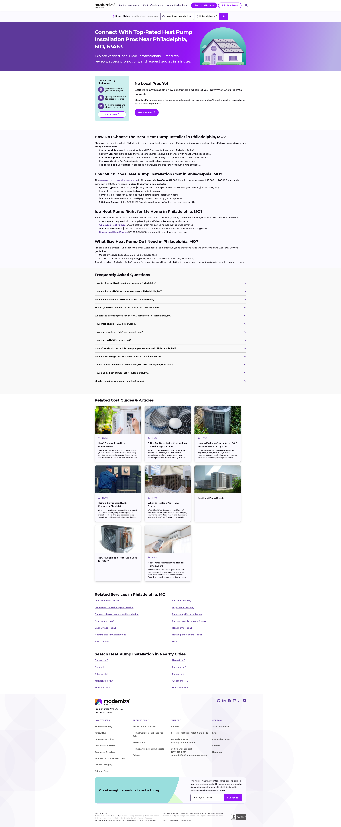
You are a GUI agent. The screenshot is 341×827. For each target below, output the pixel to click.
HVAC (175, 641)
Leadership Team (221, 739)
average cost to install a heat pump (118, 180)
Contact (175, 726)
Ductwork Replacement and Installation (117, 614)
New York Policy (113, 818)
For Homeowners (128, 5)
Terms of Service (147, 820)
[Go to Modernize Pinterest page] (218, 701)
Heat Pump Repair (182, 628)
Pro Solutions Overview (144, 726)
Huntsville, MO (180, 687)
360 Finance (139, 742)
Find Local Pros (202, 5)
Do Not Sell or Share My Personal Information (136, 818)
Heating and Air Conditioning (110, 634)
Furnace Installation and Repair (189, 621)
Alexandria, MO (180, 681)
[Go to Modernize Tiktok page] (239, 701)
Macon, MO (178, 674)
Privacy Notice (99, 816)
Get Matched (145, 112)
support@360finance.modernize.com (189, 755)
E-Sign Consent (122, 816)
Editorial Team (102, 771)
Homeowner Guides (104, 739)
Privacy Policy (133, 820)
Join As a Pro (229, 5)
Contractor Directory (105, 752)
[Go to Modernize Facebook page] (229, 701)
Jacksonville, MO (104, 681)
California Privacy (101, 818)
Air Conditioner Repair (107, 600)
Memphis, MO (102, 687)
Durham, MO (101, 660)
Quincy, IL (100, 667)
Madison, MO (179, 667)
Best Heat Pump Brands (211, 498)
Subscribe (232, 797)
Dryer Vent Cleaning (183, 607)
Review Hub (100, 733)
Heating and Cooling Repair (187, 634)
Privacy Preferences (136, 816)
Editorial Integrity (103, 765)
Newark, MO (178, 660)
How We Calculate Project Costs (111, 758)
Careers (216, 745)
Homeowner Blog (103, 726)
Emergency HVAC (104, 621)
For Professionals (152, 5)
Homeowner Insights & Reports (148, 749)
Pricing (136, 755)
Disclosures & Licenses (152, 816)
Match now (111, 114)
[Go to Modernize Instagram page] (224, 701)
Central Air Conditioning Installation (114, 607)
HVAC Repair (102, 641)
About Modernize (176, 5)
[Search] (246, 5)
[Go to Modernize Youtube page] (244, 701)
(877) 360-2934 (178, 752)
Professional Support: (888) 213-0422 (189, 733)
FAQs (215, 733)
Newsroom (217, 752)
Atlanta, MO (101, 674)
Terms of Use (110, 816)
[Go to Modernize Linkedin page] (234, 701)
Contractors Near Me (105, 745)
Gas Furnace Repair (105, 628)
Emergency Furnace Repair (187, 614)
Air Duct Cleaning (181, 600)
